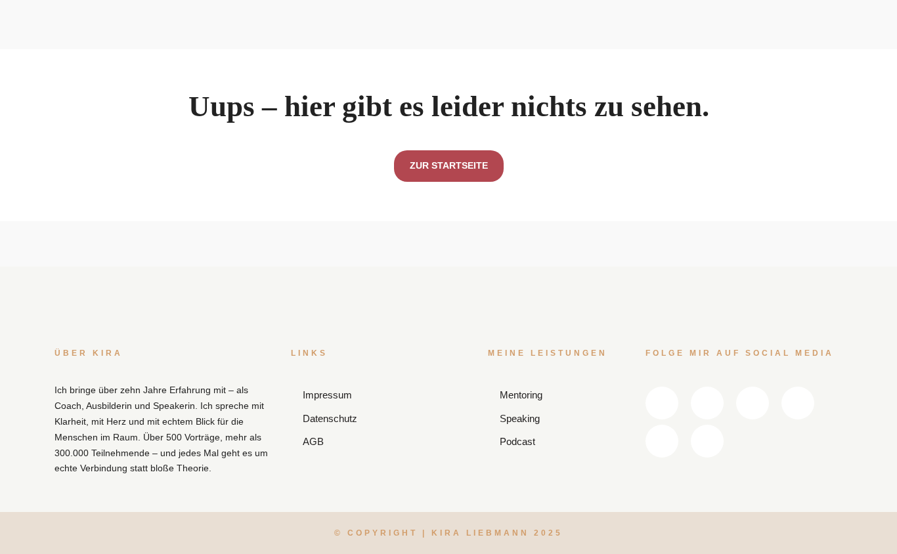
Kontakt (617, 80)
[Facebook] (765, 28)
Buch (477, 80)
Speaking (391, 36)
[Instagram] (807, 28)
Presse (569, 80)
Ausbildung (396, 80)
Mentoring (393, 58)
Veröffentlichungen (495, 39)
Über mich (318, 80)
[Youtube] (723, 67)
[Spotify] (765, 67)
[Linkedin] (723, 28)
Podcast (483, 58)
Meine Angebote (397, 17)
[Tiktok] (807, 67)
